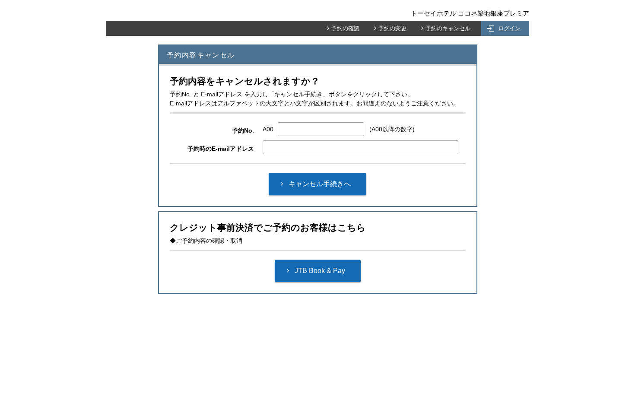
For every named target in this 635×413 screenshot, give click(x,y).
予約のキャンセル (447, 28)
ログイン (509, 28)
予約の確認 (345, 28)
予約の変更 (392, 28)
